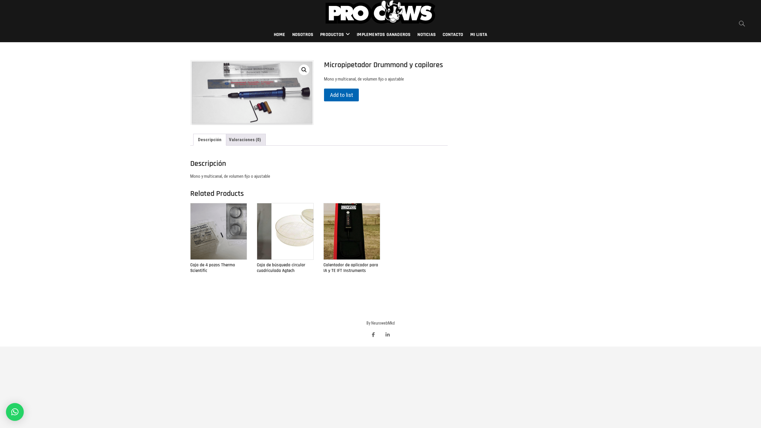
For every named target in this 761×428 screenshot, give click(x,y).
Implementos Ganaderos (384, 35)
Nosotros (303, 35)
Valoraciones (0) (245, 139)
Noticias (426, 35)
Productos (332, 35)
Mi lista (479, 35)
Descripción (209, 139)
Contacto (453, 35)
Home (279, 35)
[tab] (209, 140)
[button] (15, 412)
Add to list (341, 95)
